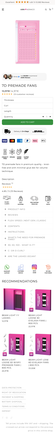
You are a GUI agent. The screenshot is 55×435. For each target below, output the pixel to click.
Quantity (8, 116)
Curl (6, 105)
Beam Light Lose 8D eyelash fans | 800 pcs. (39, 362)
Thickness (9, 100)
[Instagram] (7, 417)
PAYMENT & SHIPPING (13, 397)
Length (7, 111)
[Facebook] (2, 417)
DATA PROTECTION (11, 388)
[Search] (47, 10)
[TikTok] (11, 417)
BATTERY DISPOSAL (12, 402)
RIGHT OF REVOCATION (14, 392)
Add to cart (27, 122)
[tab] (12, 187)
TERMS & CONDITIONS (13, 406)
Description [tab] (8, 179)
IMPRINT (6, 411)
